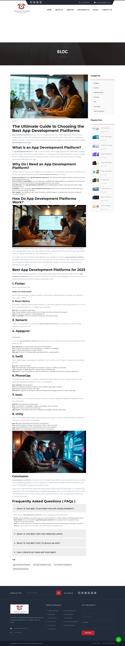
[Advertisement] (62, 28)
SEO (95, 102)
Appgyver (16, 337)
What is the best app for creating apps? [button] (40, 534)
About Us (59, 10)
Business (96, 88)
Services (70, 10)
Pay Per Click (52, 621)
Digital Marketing (98, 92)
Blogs (95, 10)
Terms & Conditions (108, 643)
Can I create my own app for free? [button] (36, 552)
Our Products (83, 10)
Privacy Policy (96, 643)
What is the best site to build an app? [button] (38, 543)
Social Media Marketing (71, 621)
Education (96, 97)
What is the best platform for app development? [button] (45, 509)
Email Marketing (69, 625)
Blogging (96, 83)
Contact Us (107, 10)
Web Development (99, 111)
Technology (97, 106)
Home (49, 10)
